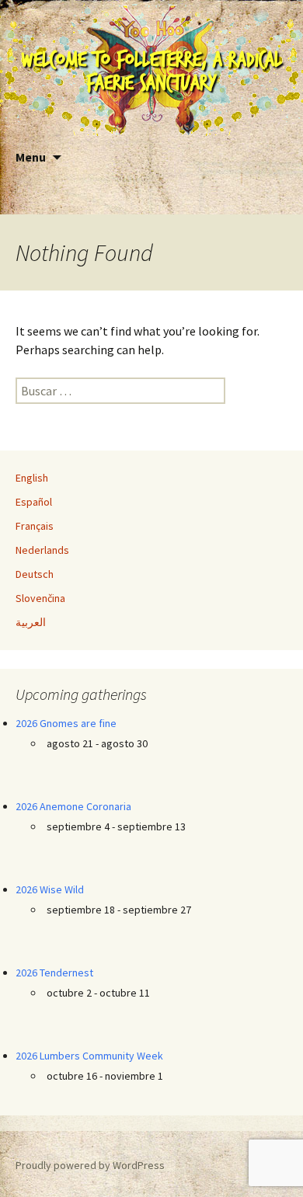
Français (35, 526)
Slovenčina (40, 598)
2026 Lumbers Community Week (89, 1056)
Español (34, 502)
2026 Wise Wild (50, 889)
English (32, 478)
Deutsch (35, 574)
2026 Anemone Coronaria (73, 806)
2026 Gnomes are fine (66, 723)
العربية (31, 622)
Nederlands (42, 550)
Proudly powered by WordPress (90, 1165)
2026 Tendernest (54, 973)
